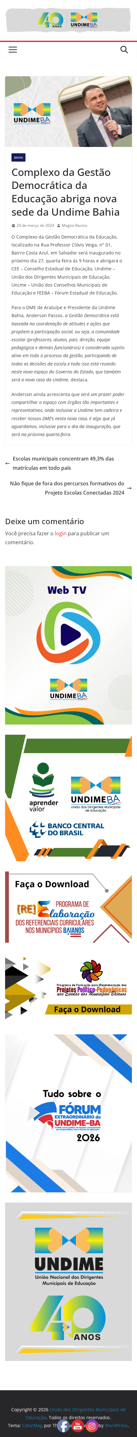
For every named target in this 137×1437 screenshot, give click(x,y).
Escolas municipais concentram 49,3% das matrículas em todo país (63, 463)
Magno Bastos (74, 225)
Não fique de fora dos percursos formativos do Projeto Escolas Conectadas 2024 (67, 488)
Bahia (18, 157)
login (61, 533)
